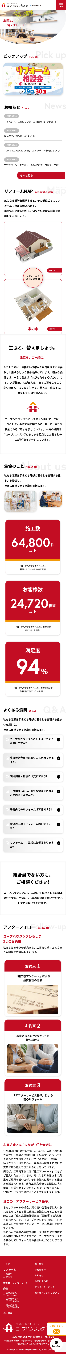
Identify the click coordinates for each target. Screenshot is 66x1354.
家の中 (9, 1273)
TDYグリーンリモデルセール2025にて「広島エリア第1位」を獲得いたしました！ (33, 165)
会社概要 (7, 1313)
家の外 (9, 1277)
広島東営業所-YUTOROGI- (12, 1300)
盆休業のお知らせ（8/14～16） (20, 136)
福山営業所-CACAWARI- (12, 1306)
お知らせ (39, 1275)
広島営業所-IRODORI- (11, 1294)
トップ (6, 1263)
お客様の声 (40, 1269)
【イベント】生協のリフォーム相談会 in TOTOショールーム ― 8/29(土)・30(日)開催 (33, 121)
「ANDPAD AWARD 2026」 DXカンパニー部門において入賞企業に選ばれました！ (33, 150)
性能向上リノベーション (15, 1283)
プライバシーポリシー (46, 1287)
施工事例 (39, 1263)
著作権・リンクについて (47, 1292)
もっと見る (26, 175)
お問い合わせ (41, 1281)
